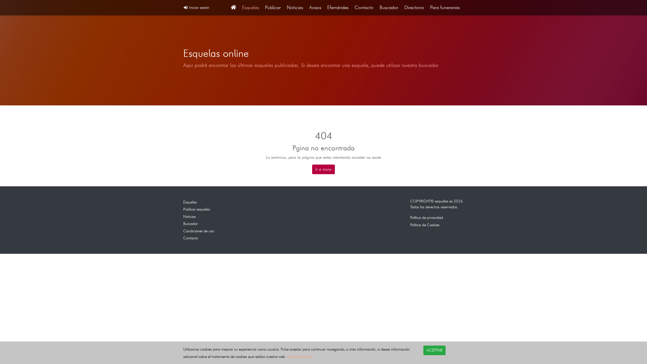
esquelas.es (444, 201)
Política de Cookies (425, 224)
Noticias (295, 7)
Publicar (273, 7)
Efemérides (338, 7)
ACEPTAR (434, 350)
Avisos (315, 7)
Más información (300, 356)
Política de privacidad (426, 217)
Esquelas (250, 7)
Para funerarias (445, 7)
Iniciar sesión (198, 7)
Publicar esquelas (196, 209)
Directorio (414, 7)
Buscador (389, 7)
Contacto (364, 7)
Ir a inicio (323, 169)
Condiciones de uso (198, 231)
